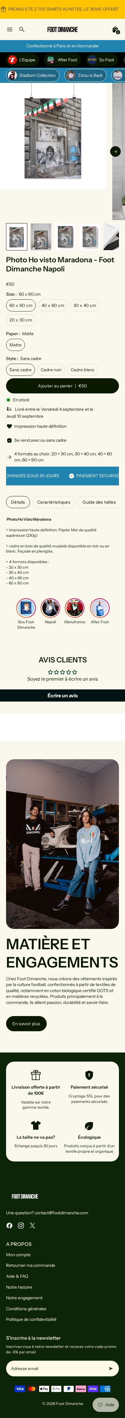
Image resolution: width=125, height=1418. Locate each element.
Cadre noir (51, 369)
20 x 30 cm (20, 320)
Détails (18, 502)
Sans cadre (20, 369)
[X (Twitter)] (32, 1225)
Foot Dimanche (69, 1403)
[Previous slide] (9, 151)
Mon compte (18, 1254)
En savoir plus (26, 1023)
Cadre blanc (82, 369)
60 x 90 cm (20, 305)
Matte (15, 345)
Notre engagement (24, 1298)
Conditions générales (26, 1308)
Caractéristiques (53, 502)
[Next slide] (115, 151)
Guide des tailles (99, 502)
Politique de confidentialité (31, 1319)
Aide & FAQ (17, 1276)
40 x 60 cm (53, 305)
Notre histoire (19, 1287)
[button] (16, 236)
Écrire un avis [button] (63, 695)
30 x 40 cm (84, 305)
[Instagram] (21, 1225)
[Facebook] (9, 1225)
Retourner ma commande (30, 1265)
